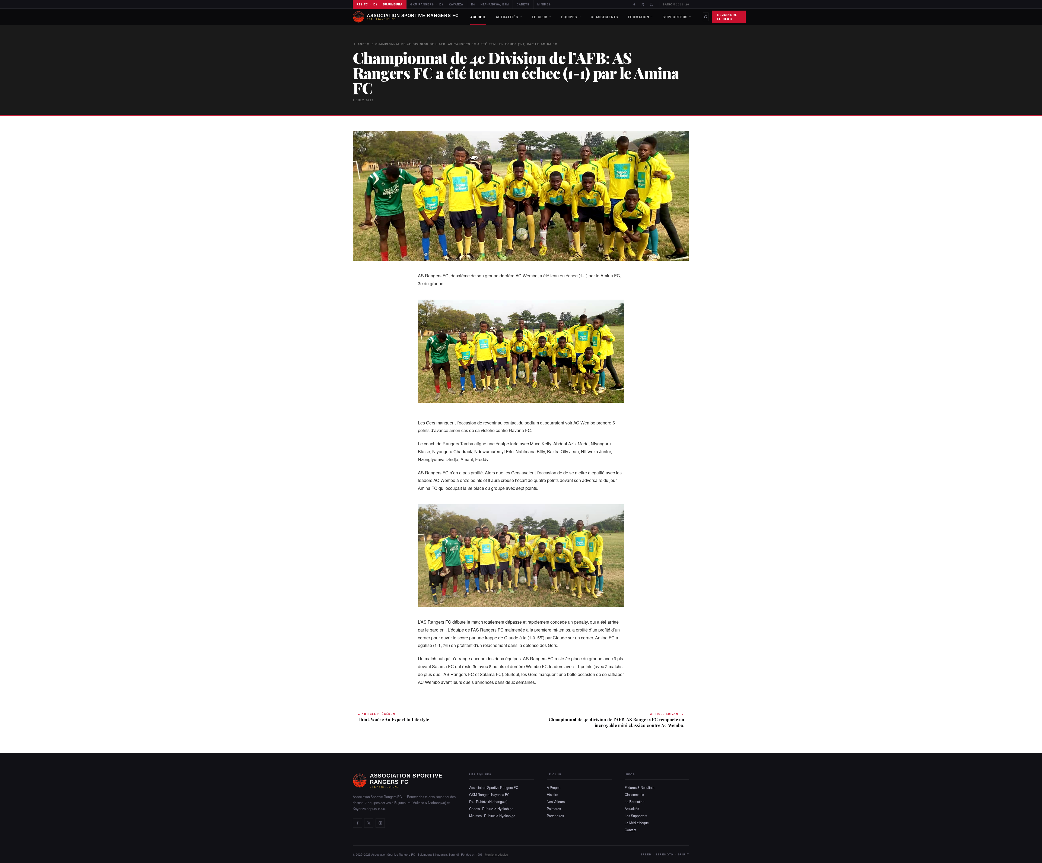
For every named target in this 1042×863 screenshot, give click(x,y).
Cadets (523, 4)
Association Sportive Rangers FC (493, 787)
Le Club (539, 17)
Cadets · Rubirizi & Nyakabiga (491, 808)
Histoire (552, 794)
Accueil (478, 17)
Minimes (544, 4)
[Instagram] (651, 4)
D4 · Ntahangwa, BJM (490, 4)
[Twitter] (642, 4)
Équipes (569, 17)
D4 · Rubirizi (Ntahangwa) (488, 801)
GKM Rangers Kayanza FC (489, 794)
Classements (604, 17)
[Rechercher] (706, 16)
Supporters (675, 17)
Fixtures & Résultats (639, 787)
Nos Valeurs (556, 801)
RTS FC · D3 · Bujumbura (379, 4)
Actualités (507, 17)
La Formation (634, 801)
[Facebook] (634, 4)
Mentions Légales (496, 854)
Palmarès (554, 808)
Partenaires (555, 815)
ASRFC (363, 44)
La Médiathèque (637, 822)
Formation (638, 17)
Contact (630, 829)
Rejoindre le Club (727, 17)
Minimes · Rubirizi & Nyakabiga (492, 815)
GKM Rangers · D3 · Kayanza (436, 4)
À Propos (553, 787)
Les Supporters (636, 815)
